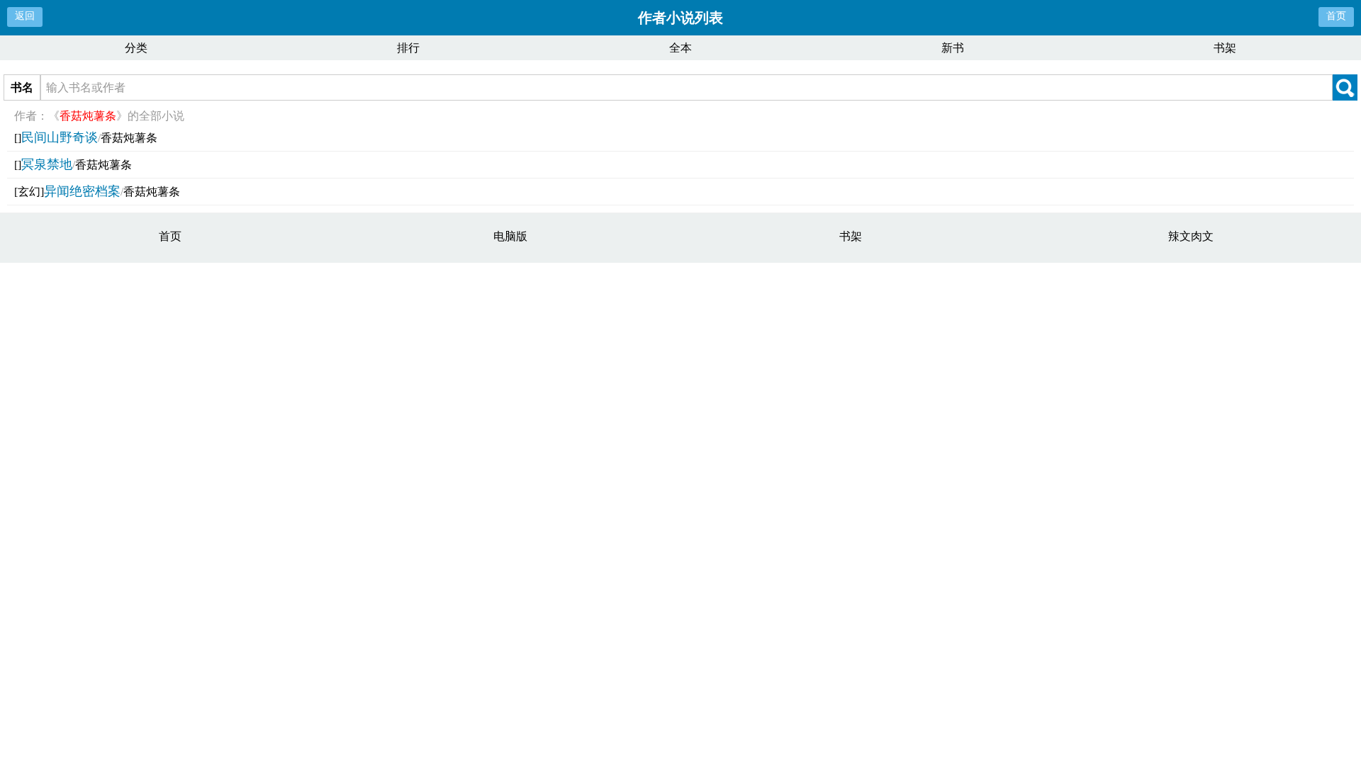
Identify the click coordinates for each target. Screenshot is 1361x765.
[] (17, 138)
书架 (1225, 48)
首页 (1336, 16)
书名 (22, 87)
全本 (680, 48)
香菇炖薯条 (129, 138)
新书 (952, 48)
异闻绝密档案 (82, 191)
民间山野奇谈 (59, 137)
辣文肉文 (1191, 236)
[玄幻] (29, 192)
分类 (136, 48)
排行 (408, 48)
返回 (25, 16)
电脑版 (510, 236)
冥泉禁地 (46, 164)
